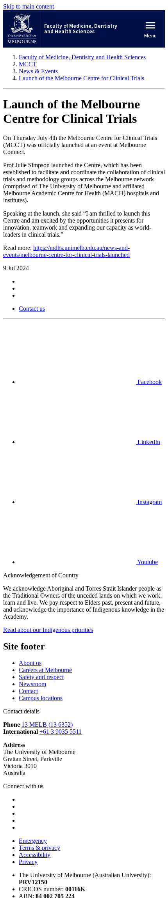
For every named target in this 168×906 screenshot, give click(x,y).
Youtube (147, 562)
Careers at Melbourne (45, 670)
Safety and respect (41, 677)
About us (30, 663)
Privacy (28, 861)
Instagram (149, 502)
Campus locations (41, 698)
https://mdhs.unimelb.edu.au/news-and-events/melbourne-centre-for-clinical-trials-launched (66, 251)
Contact (28, 691)
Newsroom (32, 684)
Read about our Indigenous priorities (48, 629)
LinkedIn (148, 442)
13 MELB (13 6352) (47, 724)
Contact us (32, 308)
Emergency (33, 840)
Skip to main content (28, 6)
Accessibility (34, 854)
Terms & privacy (39, 847)
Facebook (149, 382)
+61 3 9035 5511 (60, 731)
